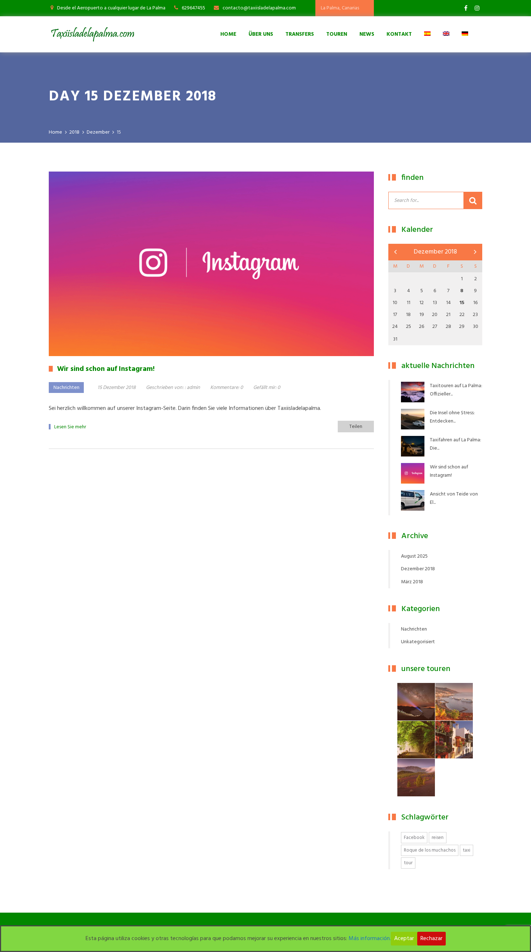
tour (408, 863)
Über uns (261, 34)
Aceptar (404, 938)
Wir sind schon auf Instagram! (449, 471)
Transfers (299, 34)
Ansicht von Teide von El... (454, 498)
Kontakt (399, 34)
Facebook (414, 837)
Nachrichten (66, 388)
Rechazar (431, 938)
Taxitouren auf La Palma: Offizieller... (456, 390)
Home (228, 34)
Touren (336, 34)
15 (462, 303)
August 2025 (414, 556)
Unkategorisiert (418, 642)
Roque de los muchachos (430, 850)
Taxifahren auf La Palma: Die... (455, 444)
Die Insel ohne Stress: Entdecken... (452, 417)
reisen (438, 837)
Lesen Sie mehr (70, 427)
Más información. (370, 938)
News (366, 34)
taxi (466, 850)
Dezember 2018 (418, 569)
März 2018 (412, 582)
